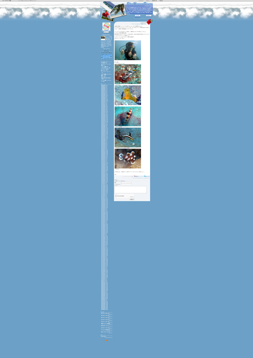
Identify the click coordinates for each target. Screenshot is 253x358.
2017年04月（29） (104, 191)
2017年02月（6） (104, 194)
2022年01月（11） (104, 134)
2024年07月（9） (104, 107)
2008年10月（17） (104, 292)
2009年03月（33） (104, 290)
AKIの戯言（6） (104, 62)
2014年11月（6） (104, 223)
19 (106, 56)
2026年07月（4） (104, 86)
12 (106, 55)
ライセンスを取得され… (106, 329)
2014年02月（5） (104, 233)
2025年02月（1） (104, 102)
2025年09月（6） (104, 94)
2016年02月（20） (104, 207)
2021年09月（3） (104, 139)
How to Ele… (103, 336)
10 (103, 55)
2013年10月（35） (104, 236)
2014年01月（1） (104, 234)
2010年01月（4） (104, 279)
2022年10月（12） (104, 124)
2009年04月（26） (104, 289)
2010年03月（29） (104, 277)
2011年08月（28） (104, 260)
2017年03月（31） (104, 192)
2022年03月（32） (104, 132)
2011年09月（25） (104, 259)
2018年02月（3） (104, 182)
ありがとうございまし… (106, 313)
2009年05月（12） (104, 288)
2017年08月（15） (104, 187)
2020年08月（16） (104, 153)
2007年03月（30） (104, 309)
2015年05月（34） (104, 217)
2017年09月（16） (104, 186)
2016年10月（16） (104, 198)
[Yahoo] (134, 176)
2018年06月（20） (104, 178)
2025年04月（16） (104, 99)
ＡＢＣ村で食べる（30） (106, 67)
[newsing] (148, 176)
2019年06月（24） (104, 167)
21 (109, 56)
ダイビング (137, 17)
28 (109, 57)
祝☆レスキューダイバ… (106, 331)
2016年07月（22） (104, 201)
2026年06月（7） (104, 87)
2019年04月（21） (104, 169)
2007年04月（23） (104, 308)
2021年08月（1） (104, 140)
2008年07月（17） (104, 296)
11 (104, 55)
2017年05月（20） (104, 190)
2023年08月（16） (104, 116)
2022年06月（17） (104, 129)
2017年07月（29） (104, 188)
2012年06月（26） (104, 252)
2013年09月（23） (104, 237)
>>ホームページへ (106, 48)
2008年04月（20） (104, 297)
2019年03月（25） (104, 170)
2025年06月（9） (104, 97)
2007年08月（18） (104, 303)
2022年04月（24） (104, 131)
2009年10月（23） (104, 282)
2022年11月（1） (104, 123)
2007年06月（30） (104, 306)
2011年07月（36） (104, 261)
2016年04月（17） (104, 205)
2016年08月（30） (104, 200)
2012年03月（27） (104, 255)
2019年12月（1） (104, 160)
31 (103, 58)
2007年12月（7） (104, 300)
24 (103, 57)
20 (107, 56)
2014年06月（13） (104, 228)
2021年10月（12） (104, 138)
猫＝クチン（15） (104, 70)
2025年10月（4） (104, 93)
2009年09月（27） (104, 283)
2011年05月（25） (104, 263)
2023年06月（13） (104, 118)
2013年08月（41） (104, 238)
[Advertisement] (106, 349)
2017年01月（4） (104, 195)
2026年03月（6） (104, 90)
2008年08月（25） (104, 294)
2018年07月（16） (104, 177)
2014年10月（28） (104, 224)
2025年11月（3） (104, 92)
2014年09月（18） (104, 225)
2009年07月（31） (104, 286)
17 (103, 56)
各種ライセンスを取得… (106, 323)
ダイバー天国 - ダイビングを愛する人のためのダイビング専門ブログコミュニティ (20, 0)
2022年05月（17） (104, 130)
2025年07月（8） (104, 96)
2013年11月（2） (104, 235)
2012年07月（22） (104, 251)
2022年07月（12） (104, 127)
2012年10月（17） (104, 247)
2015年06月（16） (104, 216)
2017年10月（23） (104, 185)
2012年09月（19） (104, 249)
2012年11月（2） (104, 246)
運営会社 (161, 0)
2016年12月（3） (104, 196)
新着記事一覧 (154, 0)
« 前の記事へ (138, 15)
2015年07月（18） (104, 215)
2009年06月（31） (104, 287)
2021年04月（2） (104, 144)
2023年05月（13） (104, 120)
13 (107, 55)
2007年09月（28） (104, 302)
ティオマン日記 (139, 4)
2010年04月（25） (104, 275)
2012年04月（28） (104, 254)
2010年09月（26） (104, 270)
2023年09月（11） (104, 115)
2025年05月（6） (104, 98)
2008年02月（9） (104, 299)
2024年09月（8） (104, 105)
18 (104, 56)
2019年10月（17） (104, 162)
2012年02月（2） (104, 256)
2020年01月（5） (104, 159)
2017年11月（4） (104, 184)
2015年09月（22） (104, 213)
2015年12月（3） (104, 209)
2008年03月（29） (104, 298)
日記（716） (103, 76)
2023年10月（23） (104, 114)
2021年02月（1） (104, 147)
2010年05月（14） (104, 274)
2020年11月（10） (104, 150)
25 (104, 57)
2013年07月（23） (104, 240)
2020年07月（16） (104, 154)
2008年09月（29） (104, 293)
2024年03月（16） (104, 112)
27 (107, 57)
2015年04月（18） (104, 218)
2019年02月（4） (104, 171)
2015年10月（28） (104, 212)
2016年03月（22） (104, 206)
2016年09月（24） (104, 199)
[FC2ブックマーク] (140, 176)
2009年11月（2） (104, 281)
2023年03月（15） (104, 122)
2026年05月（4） (104, 88)
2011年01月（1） (104, 268)
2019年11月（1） (104, 161)
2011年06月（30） (104, 262)
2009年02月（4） (104, 291)
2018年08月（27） (104, 176)
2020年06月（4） (104, 155)
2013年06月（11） (104, 241)
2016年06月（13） (104, 203)
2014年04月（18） (104, 231)
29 (110, 57)
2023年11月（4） (104, 113)
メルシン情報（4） (104, 66)
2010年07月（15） (104, 272)
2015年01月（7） (104, 222)
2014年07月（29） (104, 227)
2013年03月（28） (104, 244)
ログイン (147, 0)
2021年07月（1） (104, 141)
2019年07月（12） (104, 166)
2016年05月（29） (104, 204)
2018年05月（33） (104, 179)
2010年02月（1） (104, 278)
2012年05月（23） (104, 253)
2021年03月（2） (104, 145)
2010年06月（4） (104, 273)
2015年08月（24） (104, 214)
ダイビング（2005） (105, 69)
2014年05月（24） (104, 229)
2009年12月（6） (104, 280)
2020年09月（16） (104, 152)
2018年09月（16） (104, 175)
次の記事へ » (149, 15)
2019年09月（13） (104, 163)
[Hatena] (135, 176)
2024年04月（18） (104, 111)
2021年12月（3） (104, 135)
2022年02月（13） (104, 133)
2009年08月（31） (104, 284)
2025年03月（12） (104, 101)
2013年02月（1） (104, 245)
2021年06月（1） (104, 142)
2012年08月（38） (104, 250)
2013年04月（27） (104, 243)
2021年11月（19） (104, 136)
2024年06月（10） (104, 108)
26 (106, 57)
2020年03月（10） (104, 157)
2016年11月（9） (104, 197)
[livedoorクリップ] (144, 176)
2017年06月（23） (104, 189)
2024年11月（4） (104, 103)
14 (109, 55)
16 (101, 56)
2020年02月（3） (104, 158)
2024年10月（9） (104, 104)
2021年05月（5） (104, 143)
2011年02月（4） (104, 266)
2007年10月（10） (104, 301)
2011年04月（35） (104, 264)
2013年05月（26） (104, 242)
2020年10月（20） (104, 151)
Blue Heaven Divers (106, 34)
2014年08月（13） (104, 226)
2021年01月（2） (104, 148)
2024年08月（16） (104, 106)
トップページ (141, 0)
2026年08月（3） (104, 85)
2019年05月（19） (104, 168)
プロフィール (106, 32)
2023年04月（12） (104, 121)
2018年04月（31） (104, 180)
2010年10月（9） (104, 269)
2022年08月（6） (104, 126)
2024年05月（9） (104, 110)
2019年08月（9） (104, 164)
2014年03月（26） (104, 232)
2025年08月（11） (104, 95)
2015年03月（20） (104, 219)
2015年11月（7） (104, 210)
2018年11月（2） (104, 172)
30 (101, 58)
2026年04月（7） (104, 89)
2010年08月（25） (104, 271)
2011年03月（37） (104, 265)
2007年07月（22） (104, 305)
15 (110, 55)
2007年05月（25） (104, 307)
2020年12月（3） (104, 149)
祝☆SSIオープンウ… (105, 325)
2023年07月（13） (104, 117)
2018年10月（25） (104, 173)
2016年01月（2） (104, 208)
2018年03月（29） (104, 181)
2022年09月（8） (104, 125)
